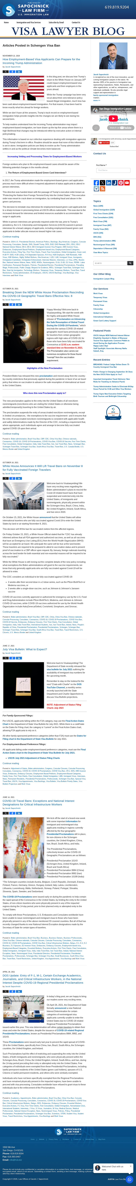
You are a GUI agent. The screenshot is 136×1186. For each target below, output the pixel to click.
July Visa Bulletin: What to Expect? (25, 649)
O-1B (63, 262)
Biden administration (19, 439)
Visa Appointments (25, 781)
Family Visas (8, 776)
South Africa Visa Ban (45, 447)
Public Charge (25, 268)
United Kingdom (24, 449)
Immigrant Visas (66, 257)
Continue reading (11, 237)
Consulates (16, 244)
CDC (47, 439)
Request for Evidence (39, 268)
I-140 (56, 257)
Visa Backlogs (68, 273)
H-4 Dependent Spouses (34, 255)
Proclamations (16, 1042)
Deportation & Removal (105, 248)
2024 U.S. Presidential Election (23, 242)
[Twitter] (102, 182)
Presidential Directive (41, 953)
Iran (52, 444)
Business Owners (56, 938)
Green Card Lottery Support (104, 321)
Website (41, 1139)
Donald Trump (38, 244)
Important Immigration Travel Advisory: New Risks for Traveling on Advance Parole (111, 380)
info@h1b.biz (15, 1160)
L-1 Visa (69, 260)
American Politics (43, 242)
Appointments (25, 1098)
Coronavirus (7, 441)
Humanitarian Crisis (77, 1106)
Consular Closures (60, 768)
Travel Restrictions (71, 630)
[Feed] (102, 188)
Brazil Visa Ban (34, 439)
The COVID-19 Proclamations (17, 897)
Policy (67, 1111)
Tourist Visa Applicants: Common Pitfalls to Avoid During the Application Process (111, 342)
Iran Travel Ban (61, 444)
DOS (47, 244)
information (72, 821)
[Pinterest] (121, 182)
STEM (63, 1114)
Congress (74, 242)
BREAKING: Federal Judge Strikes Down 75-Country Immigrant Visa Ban (111, 365)
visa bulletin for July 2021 (59, 669)
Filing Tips (22, 252)
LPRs (75, 260)
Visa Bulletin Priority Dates (67, 781)
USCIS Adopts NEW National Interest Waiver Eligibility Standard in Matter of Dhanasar (111, 336)
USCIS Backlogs (55, 273)
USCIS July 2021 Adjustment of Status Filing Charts (34, 758)
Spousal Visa (80, 779)
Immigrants (77, 257)
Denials (25, 244)
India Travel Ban (44, 444)
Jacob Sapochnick (101, 75)
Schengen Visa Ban (28, 447)
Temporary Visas (47, 270)
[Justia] (115, 182)
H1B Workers (13, 257)
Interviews (61, 260)
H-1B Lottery (19, 255)
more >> (96, 100)
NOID (33, 262)
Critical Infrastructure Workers (57, 943)
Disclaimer (65, 1139)
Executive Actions (10, 252)
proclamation (46, 376)
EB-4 (29, 247)
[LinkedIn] (109, 182)
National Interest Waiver (16, 262)
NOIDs (39, 262)
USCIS (45, 273)
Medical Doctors (65, 1108)
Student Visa (71, 1114)
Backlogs (54, 242)
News (28, 262)
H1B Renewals (71, 255)
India (35, 444)
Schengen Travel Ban (63, 268)
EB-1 (68, 244)
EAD (52, 244)
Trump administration (21, 273)
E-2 (81, 943)
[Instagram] (96, 188)
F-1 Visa (21, 1106)
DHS (30, 244)
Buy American (64, 242)
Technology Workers (31, 270)
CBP (42, 439)
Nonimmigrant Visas (24, 953)
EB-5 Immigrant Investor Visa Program (47, 247)
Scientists (56, 1114)
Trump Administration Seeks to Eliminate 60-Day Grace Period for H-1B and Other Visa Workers (113, 388)
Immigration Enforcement (31, 260)
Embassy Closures (35, 622)
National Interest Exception (24, 1111)
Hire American (43, 257)
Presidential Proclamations (65, 265)
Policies (34, 265)
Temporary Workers (62, 270)
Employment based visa (45, 250)
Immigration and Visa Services (29, 22)
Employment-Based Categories (67, 250)
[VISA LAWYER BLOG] (68, 31)
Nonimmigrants (49, 262)
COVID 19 (17, 441)
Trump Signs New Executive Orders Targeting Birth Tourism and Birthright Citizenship (112, 395)
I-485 (61, 776)
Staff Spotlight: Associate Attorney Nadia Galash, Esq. (110, 349)
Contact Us (76, 22)
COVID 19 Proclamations (31, 441)
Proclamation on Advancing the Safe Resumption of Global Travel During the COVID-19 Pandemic (66, 322)
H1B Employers (59, 255)
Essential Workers (35, 948)
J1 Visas (38, 1108)
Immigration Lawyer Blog (103, 279)
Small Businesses (62, 956)
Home (6, 22)
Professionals (13, 268)
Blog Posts (101, 1139)
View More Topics (100, 252)
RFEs (51, 268)
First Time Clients (33, 252)
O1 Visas (69, 262)
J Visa (31, 1108)
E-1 (77, 943)
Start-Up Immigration (15, 270)
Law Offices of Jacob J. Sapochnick (33, 1179)
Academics (15, 1098)
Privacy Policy (53, 1139)
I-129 (52, 257)
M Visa (55, 1108)
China (52, 617)
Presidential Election (46, 265)
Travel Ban (75, 270)
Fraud (43, 252)
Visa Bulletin (51, 781)
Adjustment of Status (19, 768)
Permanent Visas (100, 301)
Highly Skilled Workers (28, 257)
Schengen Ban (79, 444)
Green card (81, 252)
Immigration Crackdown (12, 260)
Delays (72, 943)
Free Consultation (53, 252)
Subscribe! (114, 146)
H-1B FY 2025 (8, 255)
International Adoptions (103, 317)
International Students (39, 625)
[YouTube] (127, 182)
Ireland (68, 625)
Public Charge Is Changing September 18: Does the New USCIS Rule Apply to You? (113, 373)
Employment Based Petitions (23, 250)
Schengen (63, 627)
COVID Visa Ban (48, 441)
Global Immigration (68, 252)
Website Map (90, 1139)
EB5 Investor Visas (70, 247)
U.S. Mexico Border (17, 632)
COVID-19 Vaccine (63, 441)
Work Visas (18, 275)
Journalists (47, 1108)
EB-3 (24, 247)
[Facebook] (96, 182)
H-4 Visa (48, 255)
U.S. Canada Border (71, 447)
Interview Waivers (49, 260)
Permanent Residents (21, 265)
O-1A (58, 262)
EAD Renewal (60, 244)
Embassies (7, 250)
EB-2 (73, 244)
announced (45, 517)
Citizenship (98, 309)
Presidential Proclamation (27, 627)
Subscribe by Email (56, 22)
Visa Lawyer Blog (25, 9)
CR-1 (68, 771)
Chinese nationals (69, 439)
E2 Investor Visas (29, 946)
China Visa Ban (56, 439)
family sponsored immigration (105, 95)
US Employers (35, 273)
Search (130, 263)
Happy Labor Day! (100, 346)
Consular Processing (11, 620)
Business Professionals (73, 938)
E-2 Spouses (16, 946)
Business (44, 938)
